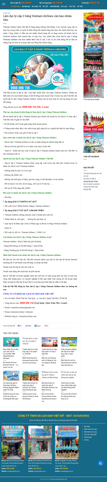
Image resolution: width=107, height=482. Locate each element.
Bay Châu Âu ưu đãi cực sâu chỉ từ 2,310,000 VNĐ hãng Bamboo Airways (10, 353)
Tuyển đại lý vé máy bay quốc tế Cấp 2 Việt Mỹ (49, 351)
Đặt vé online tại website (91, 184)
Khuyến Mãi (54, 6)
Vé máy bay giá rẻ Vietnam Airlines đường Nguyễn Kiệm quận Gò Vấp (11, 386)
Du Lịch (64, 6)
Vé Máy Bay (15, 6)
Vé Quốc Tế (36, 6)
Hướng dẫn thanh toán (90, 187)
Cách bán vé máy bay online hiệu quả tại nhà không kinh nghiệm (68, 386)
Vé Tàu (80, 6)
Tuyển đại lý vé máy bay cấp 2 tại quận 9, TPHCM (30, 351)
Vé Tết (45, 6)
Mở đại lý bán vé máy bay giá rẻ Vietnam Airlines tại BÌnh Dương (49, 386)
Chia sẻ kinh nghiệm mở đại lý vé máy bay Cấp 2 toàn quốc (69, 352)
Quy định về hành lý (89, 179)
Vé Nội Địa (26, 6)
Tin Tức (72, 6)
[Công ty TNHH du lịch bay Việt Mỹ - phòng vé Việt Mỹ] (4, 5)
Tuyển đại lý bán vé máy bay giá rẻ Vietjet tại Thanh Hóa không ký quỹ (29, 386)
